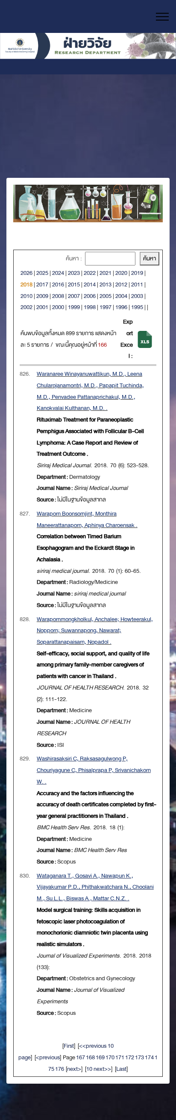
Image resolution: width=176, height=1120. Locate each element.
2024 (58, 273)
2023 (74, 273)
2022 (90, 273)
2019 (137, 273)
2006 (90, 296)
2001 (42, 307)
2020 (121, 273)
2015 (74, 284)
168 (90, 1057)
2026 (26, 273)
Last (121, 1069)
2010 (26, 296)
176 (59, 1069)
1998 (90, 307)
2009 (42, 296)
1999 (74, 307)
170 (110, 1057)
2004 (121, 296)
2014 (90, 284)
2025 (42, 273)
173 (139, 1057)
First (69, 1046)
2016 (58, 284)
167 (80, 1057)
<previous (48, 1057)
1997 (105, 307)
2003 (137, 296)
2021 (105, 273)
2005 (105, 296)
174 (149, 1057)
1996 (121, 307)
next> (74, 1069)
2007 (74, 296)
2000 (58, 307)
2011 (137, 284)
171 (119, 1057)
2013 (105, 284)
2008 (58, 296)
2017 (42, 284)
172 (129, 1057)
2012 (121, 284)
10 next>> (98, 1069)
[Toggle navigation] (162, 16)
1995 (137, 307)
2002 (26, 307)
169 (100, 1057)
